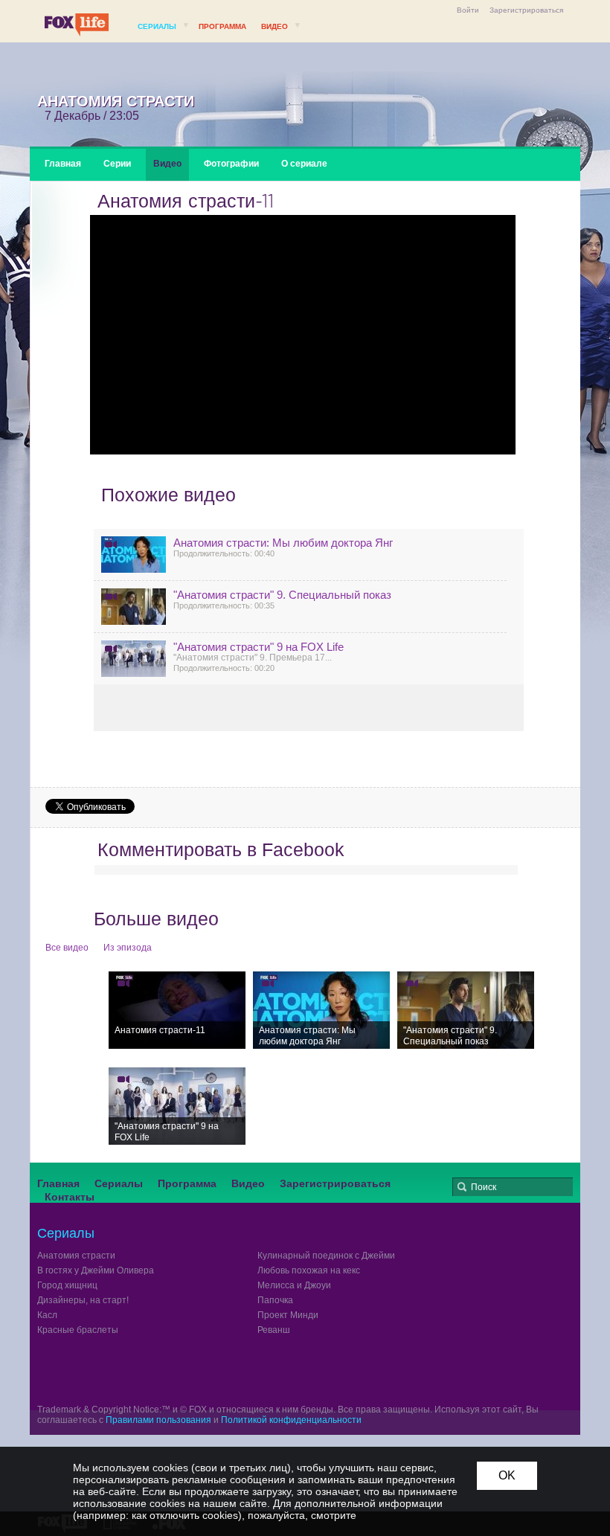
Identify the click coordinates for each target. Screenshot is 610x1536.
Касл (47, 1315)
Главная (63, 163)
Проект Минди (287, 1315)
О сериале (304, 163)
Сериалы (157, 26)
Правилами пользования (158, 1420)
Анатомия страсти (76, 1255)
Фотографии (231, 163)
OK (507, 1475)
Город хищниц (67, 1285)
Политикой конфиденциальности (291, 1420)
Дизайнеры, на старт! (83, 1300)
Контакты (69, 1197)
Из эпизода (127, 947)
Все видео (67, 947)
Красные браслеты (77, 1330)
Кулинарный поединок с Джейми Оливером (348, 1255)
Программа (222, 26)
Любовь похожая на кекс (308, 1270)
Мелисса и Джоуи (294, 1285)
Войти (468, 10)
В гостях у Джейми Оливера (95, 1270)
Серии (117, 163)
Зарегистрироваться (526, 10)
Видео (274, 26)
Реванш (273, 1330)
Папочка (275, 1300)
